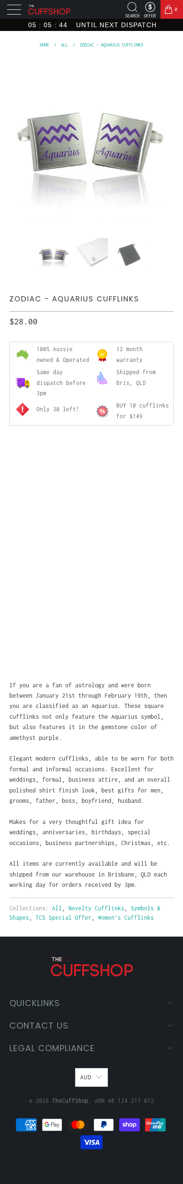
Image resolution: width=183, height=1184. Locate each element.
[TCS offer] (150, 7)
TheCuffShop (70, 1101)
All (57, 908)
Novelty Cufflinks (96, 908)
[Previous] (18, 142)
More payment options (91, 639)
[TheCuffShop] (49, 9)
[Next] (164, 142)
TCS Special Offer (64, 918)
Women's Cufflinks (126, 918)
